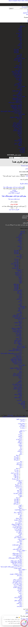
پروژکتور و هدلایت (17, 73)
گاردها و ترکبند (18, 140)
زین (21, 137)
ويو (24, 407)
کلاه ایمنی (19, 87)
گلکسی (23, 401)
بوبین (20, 120)
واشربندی (19, 400)
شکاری (20, 277)
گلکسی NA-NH (18, 290)
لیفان (20, 294)
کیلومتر (20, 139)
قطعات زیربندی (18, 128)
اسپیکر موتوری (18, 67)
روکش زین (19, 79)
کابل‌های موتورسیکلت (16, 106)
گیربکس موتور (18, 143)
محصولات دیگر (18, 84)
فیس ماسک (19, 65)
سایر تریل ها (15, 268)
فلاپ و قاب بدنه (18, 127)
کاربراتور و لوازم (17, 130)
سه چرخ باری (18, 274)
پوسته (20, 121)
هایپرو (20, 39)
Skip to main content (23, 0)
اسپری (20, 68)
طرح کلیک (16, 284)
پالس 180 (16, 52)
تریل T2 (17, 260)
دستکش (20, 93)
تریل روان (16, 262)
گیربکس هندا (21, 403)
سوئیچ (20, 145)
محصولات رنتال (18, 59)
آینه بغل (20, 61)
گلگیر (20, 142)
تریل (21, 257)
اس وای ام (19, 33)
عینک (20, 64)
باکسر (20, 37)
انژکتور (20, 34)
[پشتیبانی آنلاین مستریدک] (24, 622)
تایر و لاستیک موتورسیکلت (15, 102)
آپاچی (20, 31)
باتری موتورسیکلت (17, 98)
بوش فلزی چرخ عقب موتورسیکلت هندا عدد (13, 206)
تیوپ (20, 104)
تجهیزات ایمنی (21, 307)
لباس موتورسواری (17, 90)
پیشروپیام (22, 306)
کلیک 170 (16, 288)
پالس (20, 48)
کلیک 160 (16, 287)
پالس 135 (16, 51)
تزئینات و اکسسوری (20, 318)
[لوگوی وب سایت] (25, 6)
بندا (21, 42)
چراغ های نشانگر (17, 123)
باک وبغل (22, 231)
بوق (21, 62)
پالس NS (16, 49)
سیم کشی (19, 382)
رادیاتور (20, 134)
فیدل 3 (20, 279)
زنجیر (20, 136)
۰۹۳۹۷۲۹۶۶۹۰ (25, 217)
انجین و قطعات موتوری (16, 117)
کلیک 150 (16, 285)
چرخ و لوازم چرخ (17, 124)
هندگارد (20, 80)
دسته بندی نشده (21, 346)
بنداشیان (19, 45)
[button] (14, 209)
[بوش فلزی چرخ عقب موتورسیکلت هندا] (14, 187)
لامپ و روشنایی (18, 109)
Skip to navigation (13, 0)
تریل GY (16, 259)
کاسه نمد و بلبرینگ (17, 108)
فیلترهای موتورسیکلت (16, 105)
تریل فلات (16, 265)
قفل (21, 89)
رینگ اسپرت (18, 83)
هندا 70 (20, 29)
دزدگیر (20, 92)
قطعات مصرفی (21, 347)
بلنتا (21, 40)
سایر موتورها (18, 272)
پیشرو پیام (19, 56)
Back (20, 432)
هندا (21, 27)
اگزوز (20, 115)
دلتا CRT (19, 271)
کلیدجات (19, 131)
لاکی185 (23, 404)
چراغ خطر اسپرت (17, 74)
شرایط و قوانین (6, 416)
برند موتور (22, 232)
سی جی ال (19, 275)
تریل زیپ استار (15, 263)
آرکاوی (20, 30)
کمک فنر (19, 133)
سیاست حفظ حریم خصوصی (18, 416)
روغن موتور (19, 101)
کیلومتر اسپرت (18, 76)
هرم (24, 406)
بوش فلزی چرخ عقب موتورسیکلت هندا (14, 196)
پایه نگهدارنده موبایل (17, 71)
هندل (20, 398)
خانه (27, 176)
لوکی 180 (19, 293)
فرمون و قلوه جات (17, 126)
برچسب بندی (18, 70)
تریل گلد (16, 266)
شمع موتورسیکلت (17, 99)
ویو (21, 54)
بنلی (21, 46)
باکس (20, 81)
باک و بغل (19, 118)
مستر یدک (10, 415)
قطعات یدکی (21, 365)
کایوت (20, 281)
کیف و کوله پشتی (17, 95)
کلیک (20, 282)
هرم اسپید (19, 55)
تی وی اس (19, 269)
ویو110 (20, 304)
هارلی (20, 43)
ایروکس (20, 36)
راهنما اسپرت (18, 77)
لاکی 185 (19, 291)
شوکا (20, 278)
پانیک (20, 255)
